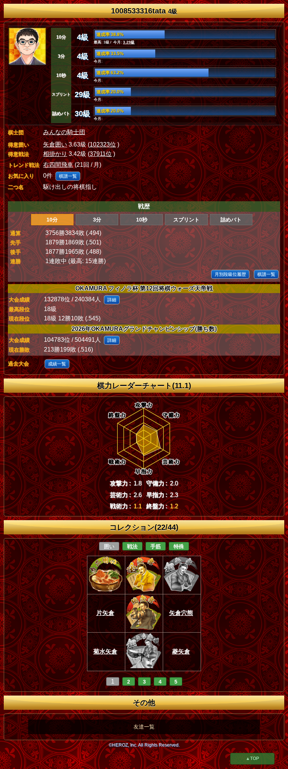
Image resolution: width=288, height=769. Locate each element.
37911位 (101, 154)
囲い (109, 546)
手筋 (155, 546)
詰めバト (231, 220)
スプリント (186, 220)
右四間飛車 (58, 165)
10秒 (141, 220)
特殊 (179, 546)
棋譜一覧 (68, 176)
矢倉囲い (55, 144)
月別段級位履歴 (230, 274)
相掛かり (55, 154)
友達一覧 (144, 727)
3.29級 (129, 42)
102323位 (103, 144)
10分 (52, 220)
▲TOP (252, 758)
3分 (97, 220)
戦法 (132, 546)
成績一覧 (57, 364)
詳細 (111, 299)
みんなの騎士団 (64, 132)
